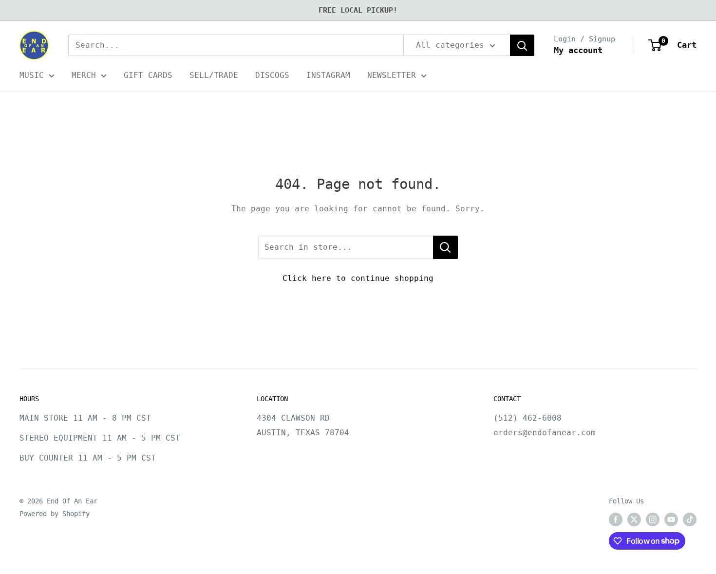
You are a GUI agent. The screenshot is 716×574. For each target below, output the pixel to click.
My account (578, 50)
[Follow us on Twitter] (634, 519)
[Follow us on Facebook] (615, 519)
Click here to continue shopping (358, 278)
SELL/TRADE (213, 75)
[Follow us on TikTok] (690, 519)
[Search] (522, 45)
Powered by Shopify (54, 514)
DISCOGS (272, 75)
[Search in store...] (445, 247)
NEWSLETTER (391, 75)
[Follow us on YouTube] (671, 519)
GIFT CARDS (148, 75)
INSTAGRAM (328, 75)
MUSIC (31, 75)
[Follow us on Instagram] (652, 519)
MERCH (84, 75)
